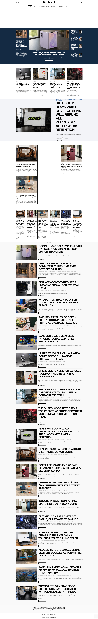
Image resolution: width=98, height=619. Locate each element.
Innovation (49, 361)
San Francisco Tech (60, 594)
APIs (39, 540)
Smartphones (55, 473)
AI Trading (40, 290)
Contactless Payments (44, 397)
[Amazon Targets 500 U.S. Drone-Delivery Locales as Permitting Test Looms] (26, 556)
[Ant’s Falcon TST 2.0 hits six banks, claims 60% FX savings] (66, 214)
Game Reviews (51, 419)
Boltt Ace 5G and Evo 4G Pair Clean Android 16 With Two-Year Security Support (71, 166)
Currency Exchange (53, 521)
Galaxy (45, 50)
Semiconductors (57, 575)
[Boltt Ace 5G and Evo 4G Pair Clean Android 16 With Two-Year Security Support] (71, 153)
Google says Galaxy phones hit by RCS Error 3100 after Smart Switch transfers (49, 54)
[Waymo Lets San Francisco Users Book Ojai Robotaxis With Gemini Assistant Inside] (26, 593)
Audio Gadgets (40, 490)
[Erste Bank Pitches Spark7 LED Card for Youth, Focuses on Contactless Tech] (57, 74)
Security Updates (50, 473)
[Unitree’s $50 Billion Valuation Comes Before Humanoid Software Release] (23, 74)
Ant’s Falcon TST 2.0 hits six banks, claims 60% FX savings (66, 222)
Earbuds (48, 490)
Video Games (62, 419)
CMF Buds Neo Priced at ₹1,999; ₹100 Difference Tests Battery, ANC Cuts (26, 197)
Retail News (60, 307)
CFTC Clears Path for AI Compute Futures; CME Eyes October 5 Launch (21, 46)
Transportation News (66, 594)
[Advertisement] (49, 16)
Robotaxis (55, 594)
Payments (52, 540)
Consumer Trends (41, 307)
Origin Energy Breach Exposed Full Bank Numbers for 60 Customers (39, 85)
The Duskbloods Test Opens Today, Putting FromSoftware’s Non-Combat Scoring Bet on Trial (74, 86)
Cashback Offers (41, 325)
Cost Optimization (47, 521)
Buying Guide (45, 490)
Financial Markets (19, 39)
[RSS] (81, 2)
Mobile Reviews (43, 473)
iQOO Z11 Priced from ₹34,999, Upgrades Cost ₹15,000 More (54, 223)
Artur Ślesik (73, 58)
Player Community (59, 100)
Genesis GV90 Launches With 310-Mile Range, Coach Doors (26, 165)
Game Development (63, 99)
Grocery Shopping (54, 325)
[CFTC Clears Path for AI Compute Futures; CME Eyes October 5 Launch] (21, 34)
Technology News (59, 361)
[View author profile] (63, 138)
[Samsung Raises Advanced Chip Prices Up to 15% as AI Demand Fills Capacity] (26, 574)
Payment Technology (55, 307)
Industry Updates (76, 99)
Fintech (50, 325)
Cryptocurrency (47, 290)
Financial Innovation (60, 521)
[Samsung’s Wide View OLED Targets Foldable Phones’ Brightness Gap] (80, 55)
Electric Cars (50, 454)
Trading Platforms (57, 290)
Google (48, 50)
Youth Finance (62, 397)
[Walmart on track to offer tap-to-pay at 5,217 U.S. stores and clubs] (80, 39)
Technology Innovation (20, 42)
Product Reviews (54, 490)
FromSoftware (40, 419)
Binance (43, 290)
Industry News (55, 419)
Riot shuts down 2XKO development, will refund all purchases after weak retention (68, 116)
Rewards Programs (62, 325)
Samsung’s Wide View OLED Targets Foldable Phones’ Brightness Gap (74, 55)
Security (53, 290)
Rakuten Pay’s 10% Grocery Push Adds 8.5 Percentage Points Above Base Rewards (74, 47)
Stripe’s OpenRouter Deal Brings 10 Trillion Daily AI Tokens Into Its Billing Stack (77, 224)
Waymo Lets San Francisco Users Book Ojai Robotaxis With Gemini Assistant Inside (57, 589)
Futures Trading (19, 40)
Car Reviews (46, 454)
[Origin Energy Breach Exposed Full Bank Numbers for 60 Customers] (40, 74)
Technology (59, 473)
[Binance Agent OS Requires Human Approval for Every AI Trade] (80, 32)
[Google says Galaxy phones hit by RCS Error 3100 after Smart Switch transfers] (49, 40)
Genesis (53, 454)
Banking (39, 397)
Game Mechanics (45, 419)
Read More (50, 61)
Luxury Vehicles (57, 454)
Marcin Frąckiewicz (75, 34)
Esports (57, 99)
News (56, 50)
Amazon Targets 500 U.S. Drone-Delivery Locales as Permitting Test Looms (60, 552)
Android (41, 50)
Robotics (54, 361)
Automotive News (41, 454)
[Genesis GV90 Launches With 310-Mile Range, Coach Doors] (26, 153)
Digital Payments (46, 307)
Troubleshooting (61, 50)
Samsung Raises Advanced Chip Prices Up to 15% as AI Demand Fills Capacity (59, 570)
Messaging (53, 50)
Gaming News (70, 99)
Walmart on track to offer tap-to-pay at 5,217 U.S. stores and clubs (74, 39)
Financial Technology (51, 397)
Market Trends (50, 575)
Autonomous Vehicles (48, 594)
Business (46, 361)
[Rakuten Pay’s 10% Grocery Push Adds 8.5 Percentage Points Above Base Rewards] (80, 46)
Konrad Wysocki (74, 50)
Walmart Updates (64, 307)
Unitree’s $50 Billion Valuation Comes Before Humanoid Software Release (23, 85)
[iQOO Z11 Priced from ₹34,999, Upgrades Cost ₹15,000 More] (54, 214)
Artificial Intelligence (41, 271)
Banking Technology (41, 521)
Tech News (59, 490)
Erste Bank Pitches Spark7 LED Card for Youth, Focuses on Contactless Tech (56, 85)
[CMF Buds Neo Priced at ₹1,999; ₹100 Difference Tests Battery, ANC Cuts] (26, 184)
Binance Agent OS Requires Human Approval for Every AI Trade (74, 32)
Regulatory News (19, 41)
